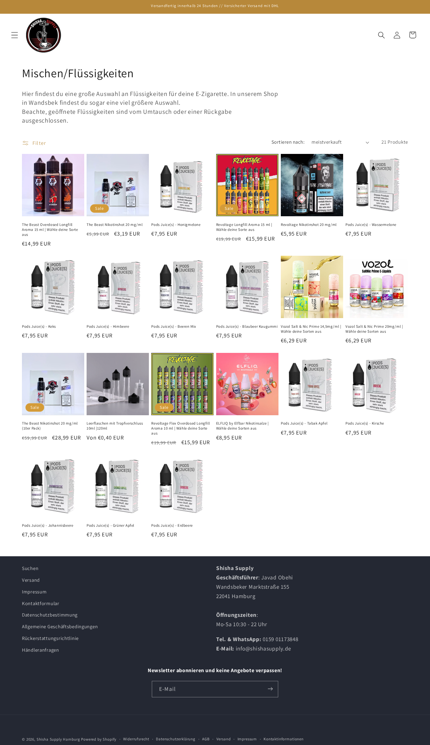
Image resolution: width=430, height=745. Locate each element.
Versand (31, 580)
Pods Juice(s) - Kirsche (364, 423)
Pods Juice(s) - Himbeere (108, 326)
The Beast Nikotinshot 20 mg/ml (114, 224)
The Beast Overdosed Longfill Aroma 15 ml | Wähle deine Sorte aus (50, 229)
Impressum (34, 591)
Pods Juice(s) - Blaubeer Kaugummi (247, 326)
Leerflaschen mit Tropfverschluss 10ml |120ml (115, 426)
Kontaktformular (40, 603)
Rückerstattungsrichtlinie (50, 638)
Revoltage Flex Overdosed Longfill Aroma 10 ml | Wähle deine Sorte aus (180, 428)
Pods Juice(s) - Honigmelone (175, 224)
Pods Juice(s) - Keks (39, 326)
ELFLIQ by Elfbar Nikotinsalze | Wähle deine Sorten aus (242, 426)
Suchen (30, 568)
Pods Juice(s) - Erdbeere (171, 525)
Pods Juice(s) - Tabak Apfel (304, 423)
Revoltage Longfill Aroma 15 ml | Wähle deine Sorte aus (244, 227)
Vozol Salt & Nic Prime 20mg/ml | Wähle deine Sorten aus (374, 329)
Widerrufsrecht (136, 739)
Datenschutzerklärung (175, 739)
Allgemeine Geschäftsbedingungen (60, 627)
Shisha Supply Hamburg (59, 739)
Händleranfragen (40, 650)
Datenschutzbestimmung (50, 615)
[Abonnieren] (270, 689)
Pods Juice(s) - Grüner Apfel (110, 525)
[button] (15, 35)
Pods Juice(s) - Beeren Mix (173, 326)
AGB (206, 739)
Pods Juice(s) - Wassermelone (370, 224)
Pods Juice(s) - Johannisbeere (47, 525)
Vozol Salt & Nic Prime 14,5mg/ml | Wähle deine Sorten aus (311, 329)
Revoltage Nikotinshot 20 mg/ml (309, 224)
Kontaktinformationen (284, 739)
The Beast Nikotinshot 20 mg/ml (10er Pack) (50, 426)
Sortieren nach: (288, 142)
